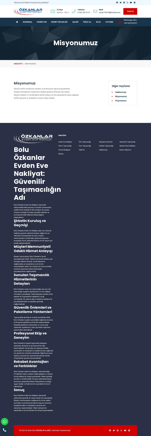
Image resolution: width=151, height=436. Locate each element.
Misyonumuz (121, 96)
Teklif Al (130, 11)
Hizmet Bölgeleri (64, 150)
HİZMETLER (42, 22)
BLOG (98, 22)
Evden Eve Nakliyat (65, 142)
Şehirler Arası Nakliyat (127, 146)
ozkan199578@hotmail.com (109, 12)
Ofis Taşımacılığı (85, 142)
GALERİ (75, 22)
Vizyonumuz (121, 101)
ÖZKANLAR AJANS (43, 430)
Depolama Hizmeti (105, 142)
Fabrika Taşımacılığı (106, 146)
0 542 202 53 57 (83, 12)
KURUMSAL (27, 22)
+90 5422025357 (130, 23)
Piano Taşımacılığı (64, 146)
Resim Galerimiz (125, 150)
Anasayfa (18, 64)
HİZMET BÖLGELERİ (59, 22)
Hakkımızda (103, 150)
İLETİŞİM (109, 22)
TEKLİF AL (87, 22)
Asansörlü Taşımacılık (127, 142)
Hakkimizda (120, 92)
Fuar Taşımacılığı (85, 146)
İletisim (61, 154)
